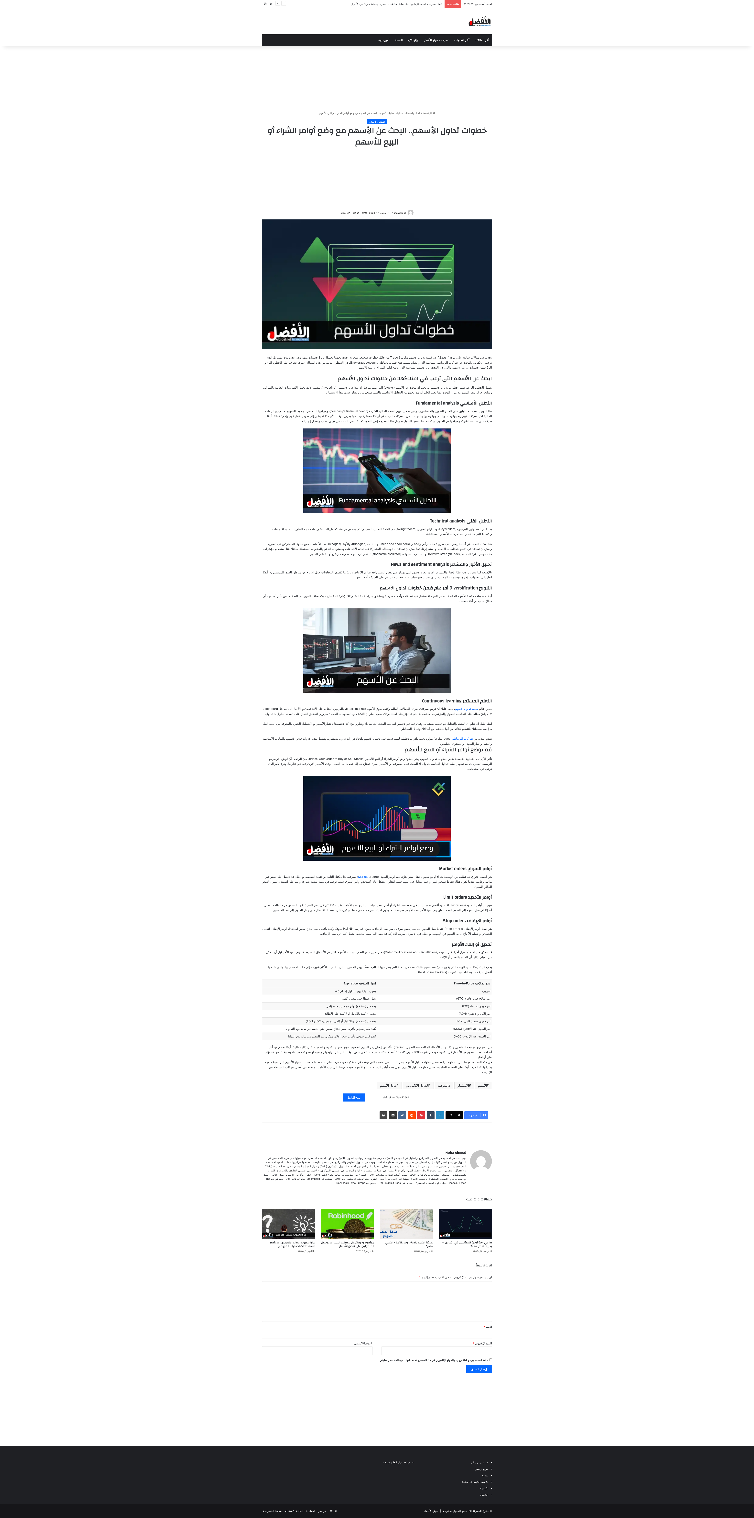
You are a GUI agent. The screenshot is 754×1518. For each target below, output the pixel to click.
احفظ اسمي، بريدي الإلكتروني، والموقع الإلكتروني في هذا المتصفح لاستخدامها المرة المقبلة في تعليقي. (434, 1360)
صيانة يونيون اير (479, 1462)
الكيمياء (484, 1488)
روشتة (485, 1475)
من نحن (322, 1510)
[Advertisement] (377, 77)
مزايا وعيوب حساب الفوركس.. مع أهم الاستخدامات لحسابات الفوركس (292, 1244)
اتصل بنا (310, 1510)
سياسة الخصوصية (272, 1510)
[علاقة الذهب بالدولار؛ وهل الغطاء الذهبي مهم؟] (406, 1224)
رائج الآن (413, 40)
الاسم (488, 1326)
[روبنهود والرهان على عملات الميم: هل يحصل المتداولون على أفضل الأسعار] (347, 1224)
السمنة (399, 40)
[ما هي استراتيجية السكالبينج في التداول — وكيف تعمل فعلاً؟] (465, 1224)
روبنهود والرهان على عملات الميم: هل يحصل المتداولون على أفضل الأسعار (347, 1244)
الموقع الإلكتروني (363, 1343)
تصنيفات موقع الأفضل (436, 40)
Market (363, 877)
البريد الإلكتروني (482, 1343)
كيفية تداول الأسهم (466, 709)
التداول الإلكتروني (417, 1085)
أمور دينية (383, 40)
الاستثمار (463, 1085)
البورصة (443, 1085)
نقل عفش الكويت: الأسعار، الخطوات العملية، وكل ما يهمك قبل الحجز (405, 4)
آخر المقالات (482, 40)
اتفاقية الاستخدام (294, 1510)
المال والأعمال (413, 113)
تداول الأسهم (388, 1085)
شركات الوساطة (462, 738)
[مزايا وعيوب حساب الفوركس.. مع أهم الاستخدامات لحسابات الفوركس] (288, 1224)
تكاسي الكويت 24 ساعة (475, 1481)
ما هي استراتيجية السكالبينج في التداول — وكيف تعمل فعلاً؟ (467, 1244)
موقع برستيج (481, 1468)
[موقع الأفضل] (479, 21)
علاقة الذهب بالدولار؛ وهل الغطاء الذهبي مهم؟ (409, 1244)
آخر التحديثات (461, 40)
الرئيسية (428, 113)
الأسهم (482, 1085)
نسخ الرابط (354, 1097)
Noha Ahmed (399, 212)
